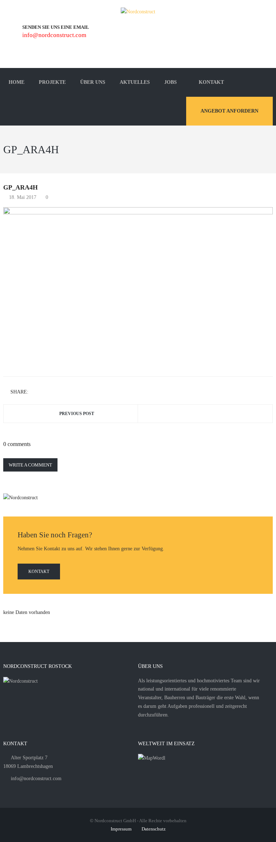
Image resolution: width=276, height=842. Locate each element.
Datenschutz (154, 829)
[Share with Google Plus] (56, 392)
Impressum (121, 829)
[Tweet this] (45, 392)
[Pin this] (66, 392)
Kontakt (38, 571)
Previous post (76, 413)
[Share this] (35, 392)
